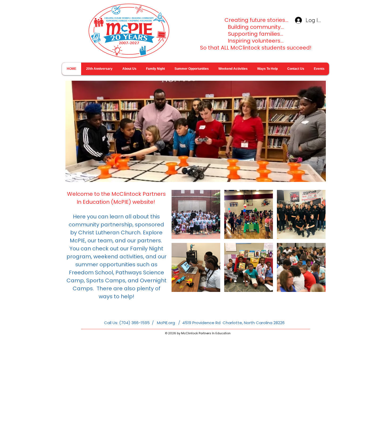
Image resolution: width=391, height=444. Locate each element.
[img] (196, 214)
